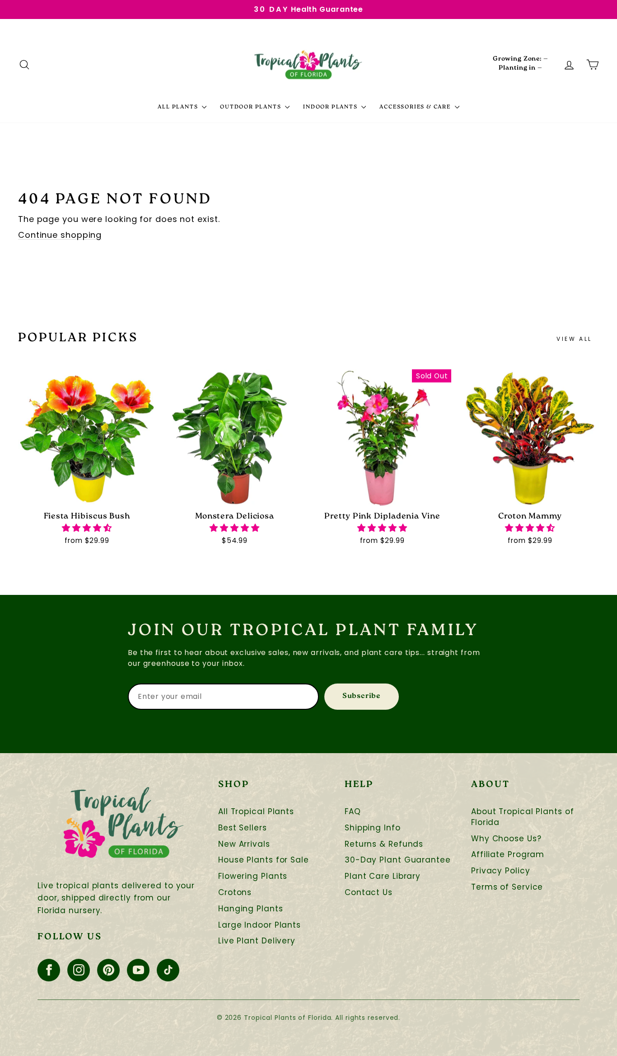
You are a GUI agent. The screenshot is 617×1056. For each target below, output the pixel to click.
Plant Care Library (383, 876)
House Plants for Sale (263, 860)
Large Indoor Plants (259, 925)
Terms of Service (507, 887)
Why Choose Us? (506, 839)
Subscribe (361, 696)
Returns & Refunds (384, 844)
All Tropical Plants (256, 811)
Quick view (87, 496)
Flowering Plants (252, 876)
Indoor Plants (331, 107)
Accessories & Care (415, 107)
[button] (87, 527)
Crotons (235, 892)
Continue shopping (60, 234)
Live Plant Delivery (256, 941)
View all (574, 339)
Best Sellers (242, 828)
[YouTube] (138, 970)
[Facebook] (48, 970)
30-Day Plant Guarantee (398, 860)
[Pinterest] (108, 970)
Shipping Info (373, 828)
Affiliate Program (507, 854)
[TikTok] (168, 970)
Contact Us (369, 892)
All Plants (179, 107)
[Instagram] (78, 970)
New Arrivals (244, 844)
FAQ (353, 811)
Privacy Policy (500, 871)
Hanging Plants (250, 909)
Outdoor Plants (251, 107)
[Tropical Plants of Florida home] (308, 64)
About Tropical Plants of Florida (522, 817)
